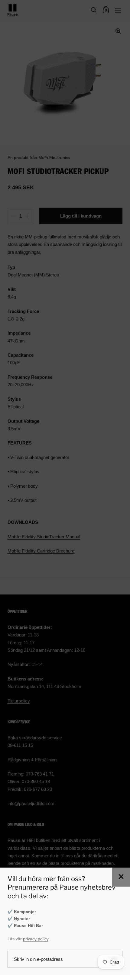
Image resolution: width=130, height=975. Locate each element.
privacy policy (35, 939)
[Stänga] (121, 877)
